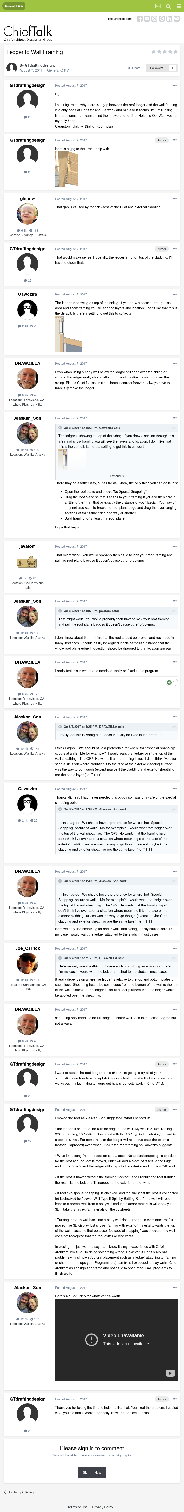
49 (35, 395)
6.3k (23, 230)
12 (34, 578)
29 (35, 325)
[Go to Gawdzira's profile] (27, 309)
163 (36, 449)
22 (29, 117)
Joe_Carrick (27, 948)
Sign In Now (92, 1472)
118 (35, 230)
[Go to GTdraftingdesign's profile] (11, 68)
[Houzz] (169, 18)
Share (135, 68)
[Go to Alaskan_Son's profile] (27, 433)
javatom (27, 546)
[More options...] (174, 85)
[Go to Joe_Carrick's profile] (27, 963)
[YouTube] (147, 18)
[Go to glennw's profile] (27, 214)
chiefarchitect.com (120, 19)
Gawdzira (27, 294)
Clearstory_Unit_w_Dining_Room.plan (84, 126)
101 (36, 980)
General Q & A (58, 70)
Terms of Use (77, 1507)
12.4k (23, 449)
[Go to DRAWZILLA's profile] (27, 378)
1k (24, 578)
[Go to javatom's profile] (27, 562)
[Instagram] (154, 18)
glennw (27, 198)
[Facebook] (140, 18)
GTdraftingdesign (39, 65)
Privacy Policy (102, 1507)
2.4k (24, 325)
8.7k (24, 395)
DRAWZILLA (27, 363)
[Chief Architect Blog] (177, 18)
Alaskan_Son (27, 418)
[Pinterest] (162, 18)
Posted (71, 85)
